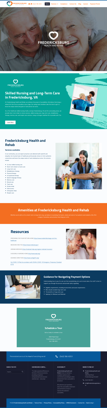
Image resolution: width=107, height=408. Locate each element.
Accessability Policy (58, 403)
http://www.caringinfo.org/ (31, 258)
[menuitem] (47, 4)
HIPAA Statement (71, 403)
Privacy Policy (47, 403)
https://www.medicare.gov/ (31, 245)
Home (47, 4)
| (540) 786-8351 (36, 4)
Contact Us (73, 4)
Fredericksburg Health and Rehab (23, 403)
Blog (79, 4)
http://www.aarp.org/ (34, 254)
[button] (10, 122)
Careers (85, 4)
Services (53, 4)
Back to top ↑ (90, 403)
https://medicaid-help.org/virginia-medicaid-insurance (37, 249)
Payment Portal (95, 4)
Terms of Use (38, 403)
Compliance (63, 4)
